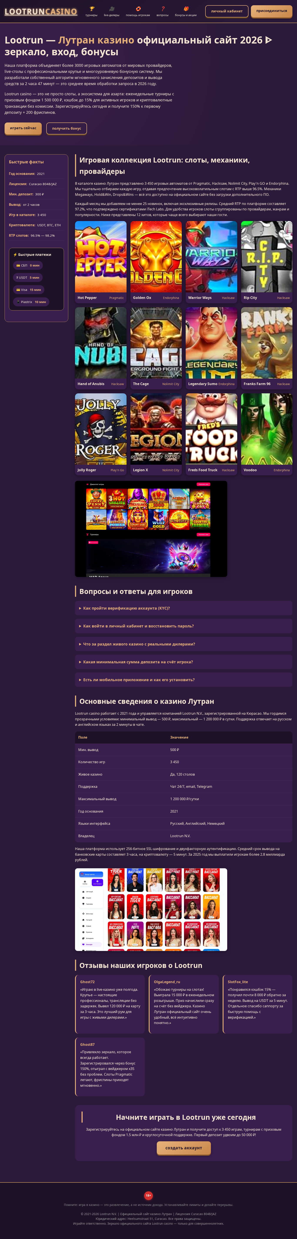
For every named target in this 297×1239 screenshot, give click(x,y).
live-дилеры (111, 11)
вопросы (163, 11)
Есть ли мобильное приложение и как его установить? (139, 679)
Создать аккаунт (183, 1148)
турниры (91, 11)
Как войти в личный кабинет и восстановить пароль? (138, 626)
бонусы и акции (186, 11)
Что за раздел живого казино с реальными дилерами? (139, 644)
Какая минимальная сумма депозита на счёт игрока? (138, 661)
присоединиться (271, 10)
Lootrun (41, 11)
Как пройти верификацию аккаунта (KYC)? (126, 608)
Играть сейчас (23, 128)
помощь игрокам (138, 11)
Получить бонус (66, 128)
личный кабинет (227, 11)
